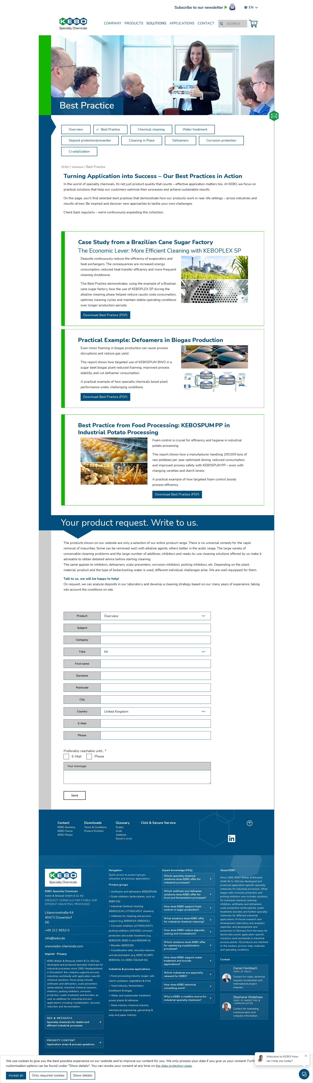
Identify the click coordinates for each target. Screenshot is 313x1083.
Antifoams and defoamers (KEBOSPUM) (134, 891)
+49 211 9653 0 (57, 930)
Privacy (62, 954)
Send (74, 795)
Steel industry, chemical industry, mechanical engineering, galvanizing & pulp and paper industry (131, 1010)
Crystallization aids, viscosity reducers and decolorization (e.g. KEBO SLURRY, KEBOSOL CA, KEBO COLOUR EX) (132, 955)
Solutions (156, 23)
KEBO (65, 167)
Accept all (16, 1075)
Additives (121, 835)
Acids (119, 831)
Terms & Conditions (95, 827)
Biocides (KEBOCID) (122, 945)
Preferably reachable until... (85, 751)
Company (112, 23)
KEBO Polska (65, 835)
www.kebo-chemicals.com (64, 946)
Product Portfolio (94, 831)
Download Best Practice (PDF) (105, 315)
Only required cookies (48, 1075)
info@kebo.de (55, 938)
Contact (206, 23)
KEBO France (65, 831)
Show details (82, 1075)
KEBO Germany (66, 827)
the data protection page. (174, 1066)
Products (133, 23)
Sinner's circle (124, 838)
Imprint (50, 954)
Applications (182, 23)
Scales (120, 827)
